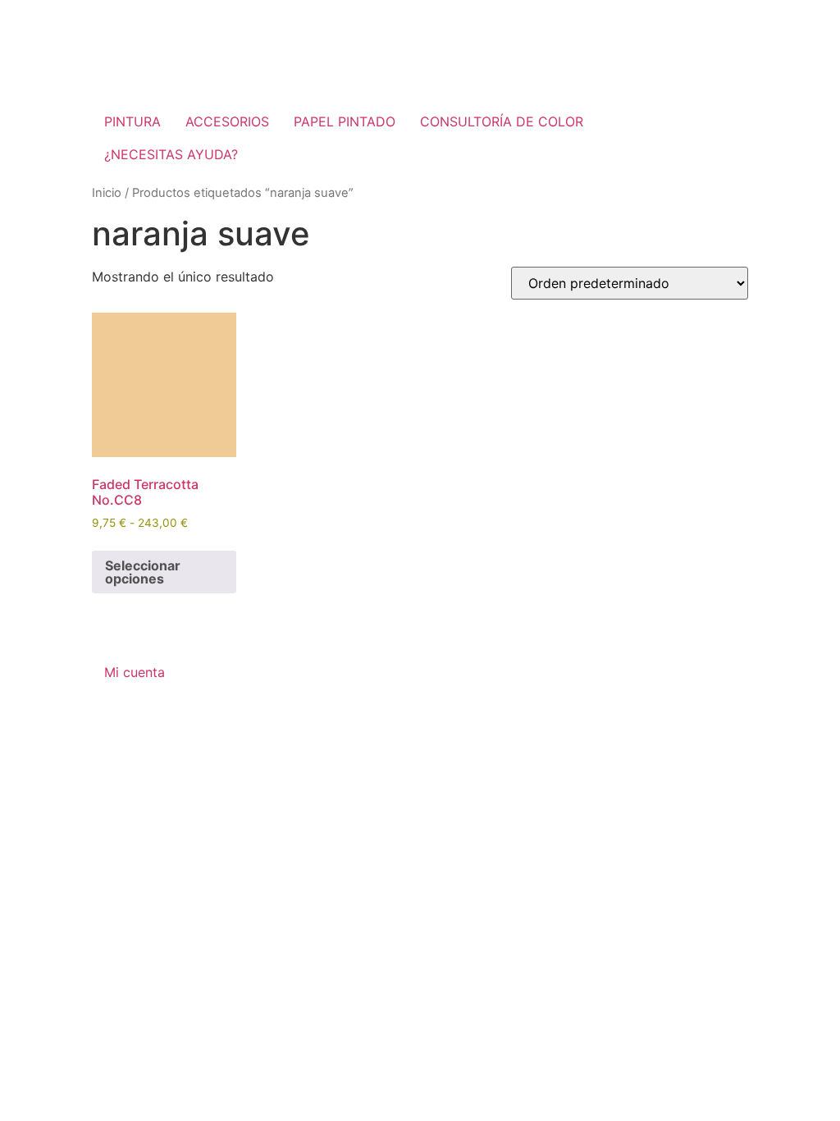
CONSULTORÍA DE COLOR (501, 121)
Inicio (106, 192)
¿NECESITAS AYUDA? (171, 154)
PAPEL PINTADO (344, 121)
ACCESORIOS (227, 121)
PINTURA (132, 121)
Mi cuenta (134, 672)
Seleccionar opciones (142, 572)
